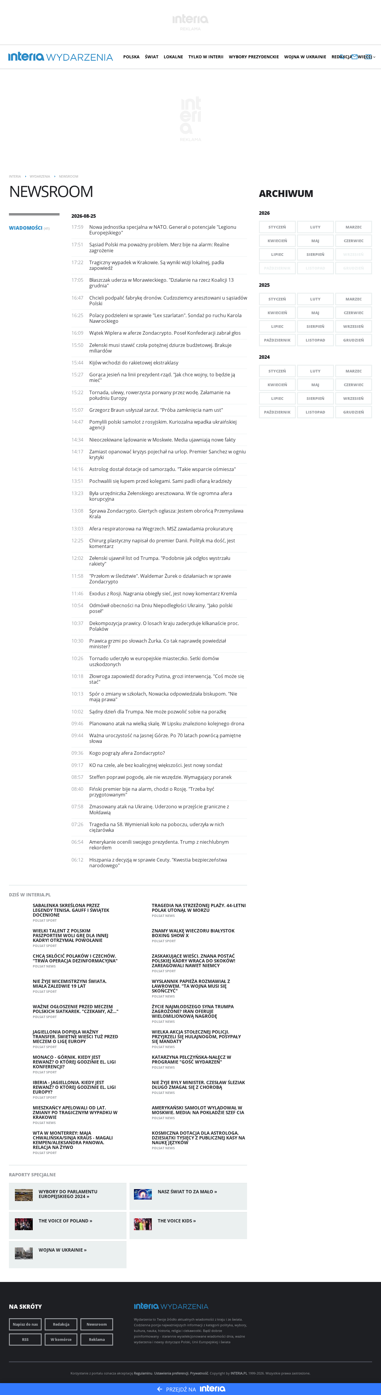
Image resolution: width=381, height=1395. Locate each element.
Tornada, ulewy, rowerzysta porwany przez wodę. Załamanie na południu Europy (159, 395)
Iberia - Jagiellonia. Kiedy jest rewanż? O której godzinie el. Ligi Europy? (74, 1087)
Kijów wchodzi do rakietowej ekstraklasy (133, 362)
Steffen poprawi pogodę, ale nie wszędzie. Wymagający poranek (160, 777)
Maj (315, 240)
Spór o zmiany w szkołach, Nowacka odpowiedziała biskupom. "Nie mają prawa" (163, 697)
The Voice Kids (175, 1221)
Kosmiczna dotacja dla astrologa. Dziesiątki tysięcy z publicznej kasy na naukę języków (198, 1137)
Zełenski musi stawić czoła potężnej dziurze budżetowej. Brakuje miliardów (160, 348)
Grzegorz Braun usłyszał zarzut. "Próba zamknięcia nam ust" (156, 410)
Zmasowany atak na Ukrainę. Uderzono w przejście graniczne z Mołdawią (159, 809)
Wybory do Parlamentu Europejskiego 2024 (68, 1194)
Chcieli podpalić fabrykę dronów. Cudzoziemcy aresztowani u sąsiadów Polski (168, 301)
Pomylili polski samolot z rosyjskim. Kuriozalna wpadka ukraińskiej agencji (163, 425)
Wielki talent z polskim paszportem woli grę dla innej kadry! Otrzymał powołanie (70, 935)
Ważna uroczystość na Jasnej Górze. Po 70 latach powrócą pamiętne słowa (165, 738)
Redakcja (61, 1324)
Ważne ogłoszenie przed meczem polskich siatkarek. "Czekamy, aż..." (75, 1008)
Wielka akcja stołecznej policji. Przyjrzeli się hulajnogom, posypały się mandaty (196, 1036)
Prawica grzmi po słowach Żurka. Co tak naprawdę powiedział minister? (157, 644)
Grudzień (353, 340)
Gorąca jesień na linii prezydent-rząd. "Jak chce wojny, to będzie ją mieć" (162, 377)
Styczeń (277, 227)
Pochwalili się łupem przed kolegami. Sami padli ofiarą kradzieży (160, 481)
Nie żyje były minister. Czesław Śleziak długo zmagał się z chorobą (198, 1084)
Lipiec (277, 254)
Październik (277, 340)
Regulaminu (143, 1373)
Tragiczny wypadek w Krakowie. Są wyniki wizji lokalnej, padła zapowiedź (156, 265)
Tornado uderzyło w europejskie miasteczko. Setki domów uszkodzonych (154, 661)
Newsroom (97, 1324)
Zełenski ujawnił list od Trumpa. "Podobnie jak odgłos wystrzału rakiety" (159, 561)
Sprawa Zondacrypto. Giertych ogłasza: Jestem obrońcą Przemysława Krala (166, 514)
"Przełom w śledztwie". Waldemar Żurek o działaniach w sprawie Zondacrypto (160, 579)
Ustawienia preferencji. (171, 1373)
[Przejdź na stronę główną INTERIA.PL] (26, 56)
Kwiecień (277, 240)
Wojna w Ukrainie (305, 57)
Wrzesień (353, 326)
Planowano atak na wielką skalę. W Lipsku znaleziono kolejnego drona (166, 723)
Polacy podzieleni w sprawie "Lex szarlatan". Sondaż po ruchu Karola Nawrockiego (165, 318)
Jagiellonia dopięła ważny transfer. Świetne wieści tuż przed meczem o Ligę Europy (75, 1036)
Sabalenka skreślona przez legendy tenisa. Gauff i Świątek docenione (71, 910)
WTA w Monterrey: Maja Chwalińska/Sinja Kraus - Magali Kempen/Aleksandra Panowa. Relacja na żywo (73, 1140)
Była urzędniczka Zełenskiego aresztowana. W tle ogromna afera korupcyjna (160, 496)
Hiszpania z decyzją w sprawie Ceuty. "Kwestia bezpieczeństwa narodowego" (158, 863)
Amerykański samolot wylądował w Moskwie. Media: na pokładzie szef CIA (198, 1110)
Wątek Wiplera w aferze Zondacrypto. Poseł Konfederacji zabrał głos (165, 333)
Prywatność (199, 1373)
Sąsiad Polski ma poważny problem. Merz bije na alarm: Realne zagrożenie (159, 247)
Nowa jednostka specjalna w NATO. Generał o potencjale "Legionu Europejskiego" (162, 230)
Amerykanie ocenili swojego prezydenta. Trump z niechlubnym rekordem (159, 845)
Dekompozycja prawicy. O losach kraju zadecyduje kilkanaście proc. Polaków (164, 626)
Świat (151, 57)
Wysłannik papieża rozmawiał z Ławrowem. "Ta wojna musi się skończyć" (191, 986)
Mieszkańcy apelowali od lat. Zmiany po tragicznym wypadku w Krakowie (75, 1112)
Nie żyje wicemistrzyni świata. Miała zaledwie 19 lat (70, 983)
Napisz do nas (25, 1324)
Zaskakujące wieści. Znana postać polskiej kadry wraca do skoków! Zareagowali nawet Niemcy (193, 960)
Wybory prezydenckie (254, 57)
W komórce (61, 1339)
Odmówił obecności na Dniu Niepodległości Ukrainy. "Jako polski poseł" (160, 608)
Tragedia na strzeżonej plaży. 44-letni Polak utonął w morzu (199, 907)
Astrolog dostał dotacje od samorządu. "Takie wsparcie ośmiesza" (162, 469)
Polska (131, 57)
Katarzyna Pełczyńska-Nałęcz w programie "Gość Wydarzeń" (191, 1059)
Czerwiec (353, 240)
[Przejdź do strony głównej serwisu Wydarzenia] (80, 57)
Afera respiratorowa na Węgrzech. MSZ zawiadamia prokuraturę (161, 528)
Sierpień (315, 254)
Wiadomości (29, 228)
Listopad (315, 340)
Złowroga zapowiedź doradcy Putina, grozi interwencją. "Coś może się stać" (166, 679)
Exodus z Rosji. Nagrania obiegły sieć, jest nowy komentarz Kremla (163, 593)
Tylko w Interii (206, 57)
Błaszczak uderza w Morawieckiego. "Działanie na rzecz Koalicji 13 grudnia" (161, 283)
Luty (315, 227)
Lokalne (173, 57)
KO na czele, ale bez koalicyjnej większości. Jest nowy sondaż (155, 765)
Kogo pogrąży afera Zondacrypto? (127, 753)
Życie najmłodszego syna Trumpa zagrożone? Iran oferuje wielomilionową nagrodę (193, 1011)
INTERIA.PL (239, 1373)
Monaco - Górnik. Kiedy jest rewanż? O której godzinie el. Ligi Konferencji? (74, 1062)
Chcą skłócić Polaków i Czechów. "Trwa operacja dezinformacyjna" (75, 958)
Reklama (97, 1339)
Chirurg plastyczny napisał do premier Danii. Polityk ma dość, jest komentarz (162, 543)
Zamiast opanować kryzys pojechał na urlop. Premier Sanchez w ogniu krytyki (167, 454)
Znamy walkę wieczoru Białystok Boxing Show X (193, 933)
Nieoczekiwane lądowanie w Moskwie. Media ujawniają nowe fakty (162, 439)
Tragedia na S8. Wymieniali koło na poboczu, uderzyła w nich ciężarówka (156, 827)
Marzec (354, 227)
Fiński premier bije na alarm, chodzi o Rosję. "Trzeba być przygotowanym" (151, 792)
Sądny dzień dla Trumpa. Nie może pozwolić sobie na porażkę (157, 711)
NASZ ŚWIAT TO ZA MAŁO (185, 1191)
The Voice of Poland (63, 1221)
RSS (25, 1339)
